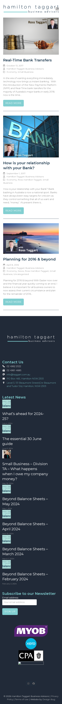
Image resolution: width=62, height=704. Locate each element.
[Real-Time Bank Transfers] (31, 36)
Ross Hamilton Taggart (30, 180)
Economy (12, 72)
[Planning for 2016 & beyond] (31, 238)
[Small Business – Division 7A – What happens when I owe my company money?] (6, 453)
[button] (57, 9)
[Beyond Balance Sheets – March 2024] (6, 538)
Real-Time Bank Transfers (27, 60)
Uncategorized (21, 274)
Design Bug (48, 699)
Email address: (10, 597)
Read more (13, 103)
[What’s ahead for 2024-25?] (6, 403)
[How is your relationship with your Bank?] (31, 136)
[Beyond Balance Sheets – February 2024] (6, 564)
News (21, 271)
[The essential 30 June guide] (6, 428)
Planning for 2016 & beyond (29, 259)
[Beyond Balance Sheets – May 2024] (6, 489)
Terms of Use (21, 699)
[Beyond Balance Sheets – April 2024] (6, 514)
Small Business (25, 72)
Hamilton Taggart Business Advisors (25, 69)
